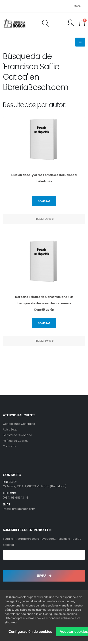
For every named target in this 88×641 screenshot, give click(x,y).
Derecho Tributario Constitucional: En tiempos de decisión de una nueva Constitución (44, 303)
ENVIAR (42, 576)
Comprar (44, 201)
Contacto (9, 446)
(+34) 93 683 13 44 (15, 498)
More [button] (77, 6)
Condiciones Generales (19, 424)
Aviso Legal (10, 429)
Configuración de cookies (30, 631)
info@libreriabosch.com (19, 509)
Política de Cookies (15, 441)
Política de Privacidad (17, 435)
